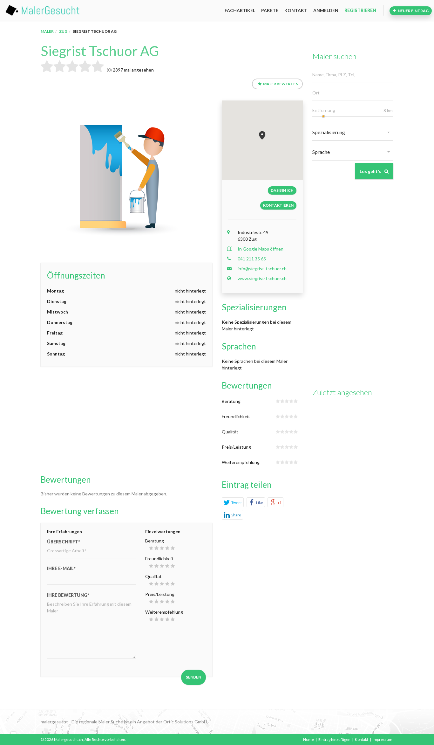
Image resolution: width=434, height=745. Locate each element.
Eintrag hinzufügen (334, 739)
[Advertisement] (126, 420)
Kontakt (295, 10)
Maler (47, 31)
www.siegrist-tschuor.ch (262, 278)
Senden (193, 677)
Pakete (269, 10)
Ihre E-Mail (61, 568)
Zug (63, 31)
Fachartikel (240, 10)
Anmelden (325, 10)
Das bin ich (282, 190)
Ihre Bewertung (68, 595)
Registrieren (360, 10)
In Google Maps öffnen (260, 249)
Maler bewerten (280, 83)
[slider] (323, 116)
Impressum (382, 739)
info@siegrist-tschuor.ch (262, 268)
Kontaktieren (278, 205)
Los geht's (370, 171)
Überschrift (63, 541)
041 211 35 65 (252, 258)
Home (308, 739)
